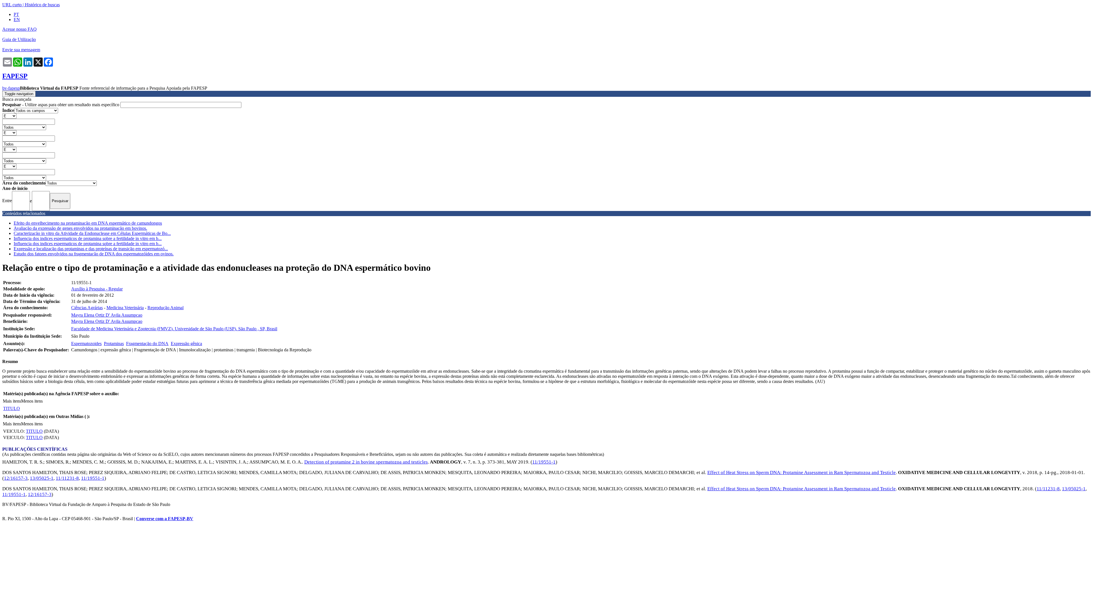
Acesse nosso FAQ (19, 29)
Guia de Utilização (19, 39)
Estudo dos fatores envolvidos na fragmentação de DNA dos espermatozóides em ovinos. (94, 253)
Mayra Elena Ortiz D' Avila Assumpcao (106, 315)
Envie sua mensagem (21, 49)
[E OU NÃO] (9, 115)
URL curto (12, 4)
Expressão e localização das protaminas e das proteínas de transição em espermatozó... (91, 248)
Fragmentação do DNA (147, 343)
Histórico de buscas (42, 4)
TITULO (11, 408)
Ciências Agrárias (87, 307)
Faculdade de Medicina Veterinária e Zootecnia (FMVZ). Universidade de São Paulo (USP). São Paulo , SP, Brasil (174, 328)
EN (17, 19)
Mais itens (12, 401)
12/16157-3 (16, 478)
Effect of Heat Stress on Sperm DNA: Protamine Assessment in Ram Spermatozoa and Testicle (801, 472)
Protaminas (114, 343)
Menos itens (32, 401)
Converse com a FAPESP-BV (164, 518)
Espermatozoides (86, 343)
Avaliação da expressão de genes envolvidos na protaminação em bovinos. (80, 228)
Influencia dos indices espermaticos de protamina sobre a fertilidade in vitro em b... (88, 238)
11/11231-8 (67, 478)
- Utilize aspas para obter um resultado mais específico (61, 104)
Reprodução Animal (165, 307)
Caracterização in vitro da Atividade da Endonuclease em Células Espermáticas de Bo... (92, 233)
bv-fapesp (11, 88)
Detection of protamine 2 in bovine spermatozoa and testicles (366, 462)
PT (16, 14)
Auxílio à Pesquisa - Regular (97, 288)
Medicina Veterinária (125, 307)
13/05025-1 (42, 478)
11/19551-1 (544, 462)
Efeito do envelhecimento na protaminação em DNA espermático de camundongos (88, 223)
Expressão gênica (186, 343)
